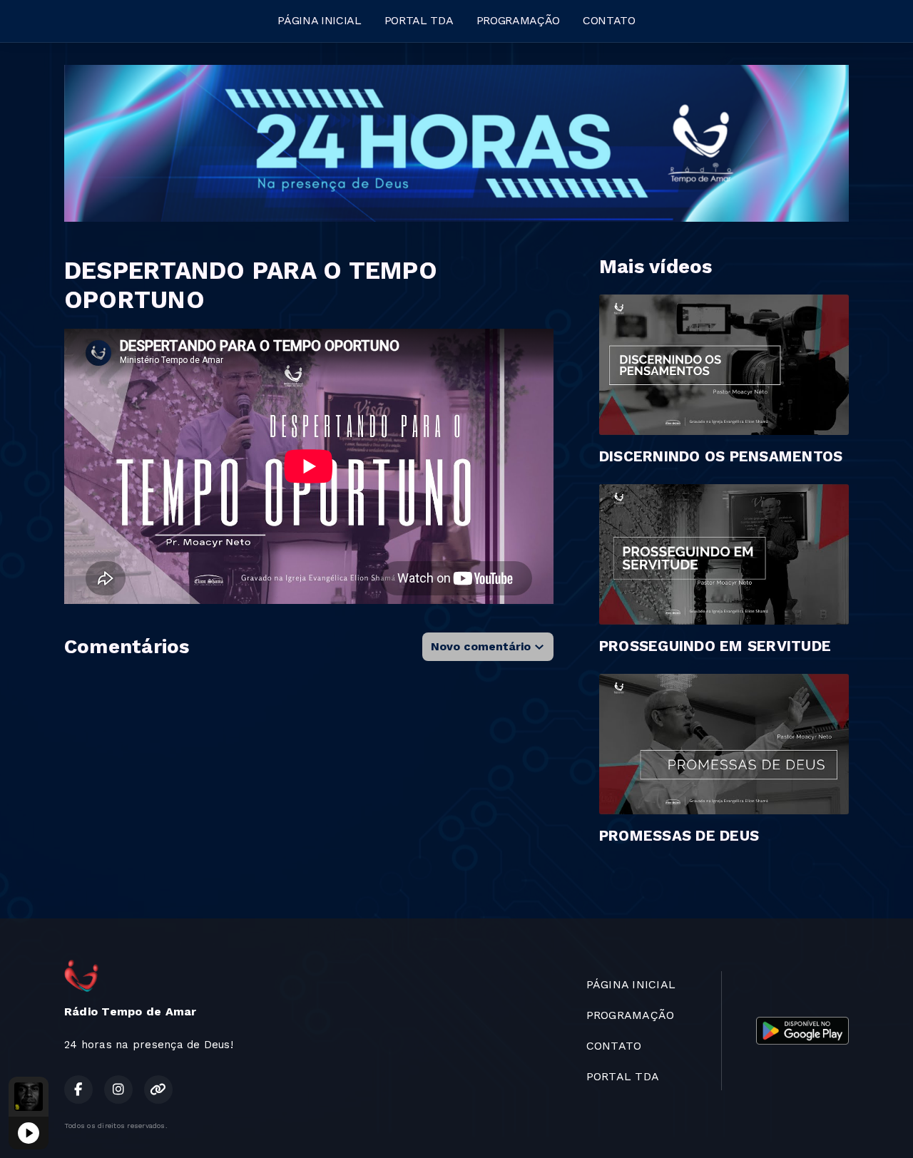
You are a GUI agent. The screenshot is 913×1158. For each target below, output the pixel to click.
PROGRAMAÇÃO (518, 20)
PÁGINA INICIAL (319, 20)
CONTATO (609, 20)
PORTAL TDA (419, 20)
